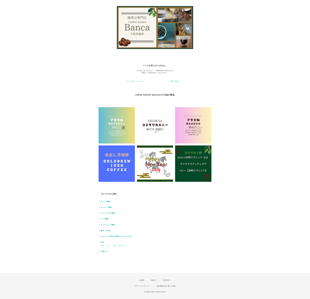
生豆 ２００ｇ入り (120, 245)
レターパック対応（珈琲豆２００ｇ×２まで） (117, 236)
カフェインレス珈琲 (108, 225)
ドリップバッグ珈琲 (108, 213)
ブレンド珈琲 (105, 201)
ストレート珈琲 (106, 207)
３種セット (105, 251)
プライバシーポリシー (142, 286)
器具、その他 (105, 230)
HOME (141, 280)
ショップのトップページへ (135, 81)
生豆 (102, 242)
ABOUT (153, 280)
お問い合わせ (174, 81)
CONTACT (167, 280)
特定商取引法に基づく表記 (166, 286)
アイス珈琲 (105, 219)
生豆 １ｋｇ (105, 245)
